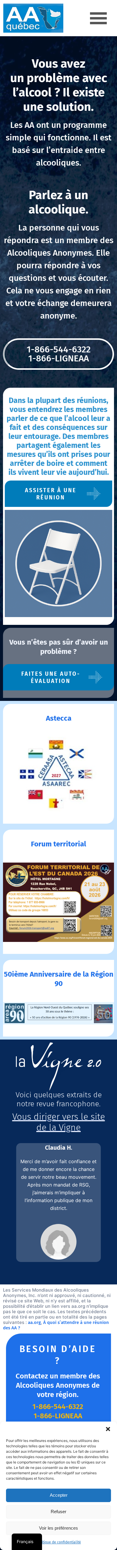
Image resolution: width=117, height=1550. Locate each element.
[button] (108, 1429)
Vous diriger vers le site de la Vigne (58, 1122)
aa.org (34, 1322)
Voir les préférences (58, 1528)
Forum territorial (58, 844)
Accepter (59, 1495)
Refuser (58, 1511)
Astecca (58, 718)
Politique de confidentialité (58, 1542)
